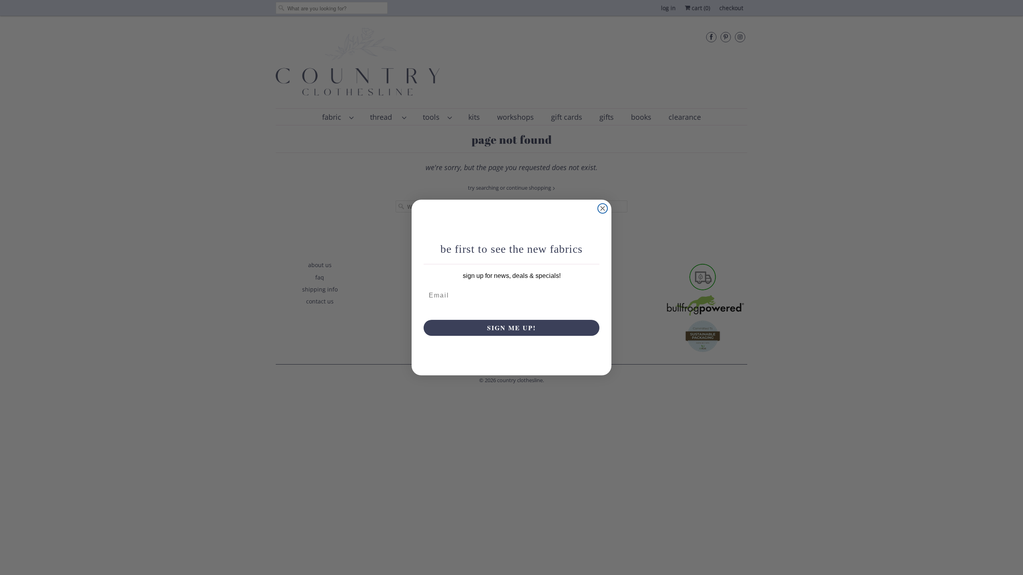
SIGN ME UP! (511, 327)
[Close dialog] (602, 208)
